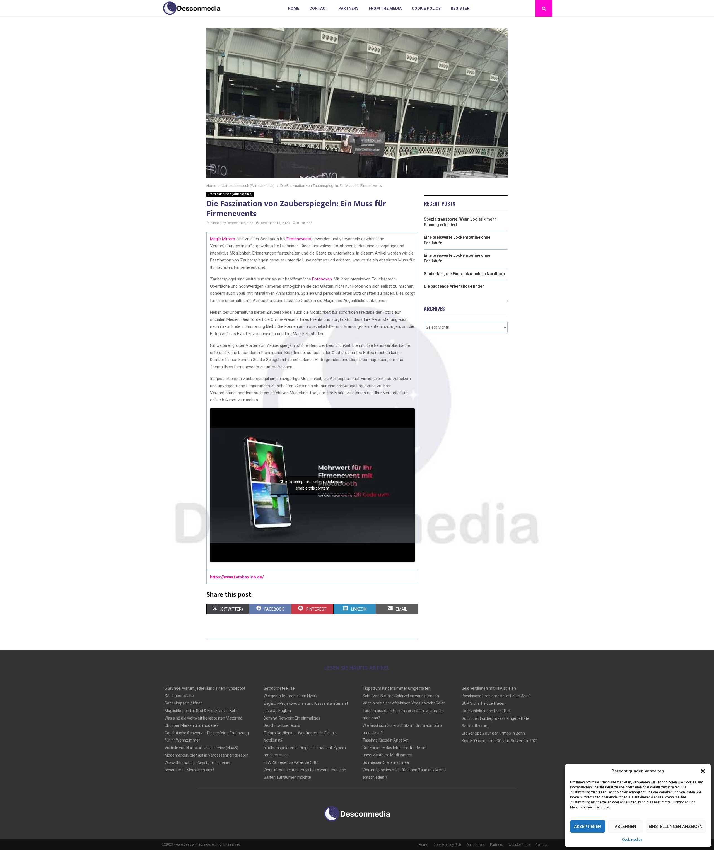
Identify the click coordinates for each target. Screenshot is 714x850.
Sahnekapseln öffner (183, 703)
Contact (318, 8)
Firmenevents (298, 238)
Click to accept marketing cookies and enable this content (312, 485)
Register (460, 8)
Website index (519, 845)
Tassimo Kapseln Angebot (386, 740)
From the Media (385, 8)
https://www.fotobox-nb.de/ (237, 577)
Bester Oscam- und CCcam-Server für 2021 (500, 740)
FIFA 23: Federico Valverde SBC (291, 762)
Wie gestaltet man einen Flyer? (290, 696)
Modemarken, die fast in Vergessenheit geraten (207, 755)
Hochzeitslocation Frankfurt (486, 711)
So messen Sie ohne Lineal (386, 762)
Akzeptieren (587, 826)
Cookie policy (632, 839)
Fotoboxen (322, 279)
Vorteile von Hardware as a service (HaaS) (201, 747)
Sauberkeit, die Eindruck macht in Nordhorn (464, 274)
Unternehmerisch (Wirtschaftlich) (230, 194)
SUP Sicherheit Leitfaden (484, 703)
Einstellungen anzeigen (676, 826)
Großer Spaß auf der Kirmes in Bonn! (494, 733)
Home (293, 8)
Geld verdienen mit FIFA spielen (489, 688)
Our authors (475, 845)
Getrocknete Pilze (279, 688)
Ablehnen (625, 826)
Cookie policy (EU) (447, 845)
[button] (703, 771)
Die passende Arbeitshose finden (454, 286)
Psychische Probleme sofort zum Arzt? (496, 696)
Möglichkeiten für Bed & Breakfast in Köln (201, 710)
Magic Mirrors (222, 238)
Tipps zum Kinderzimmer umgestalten (397, 688)
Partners (348, 8)
